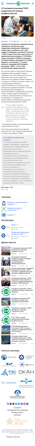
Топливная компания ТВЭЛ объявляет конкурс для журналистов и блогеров (20, 300)
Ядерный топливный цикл (21, 236)
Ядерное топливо (18, 227)
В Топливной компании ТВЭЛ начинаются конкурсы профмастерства (21, 249)
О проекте (17, 408)
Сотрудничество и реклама (17, 410)
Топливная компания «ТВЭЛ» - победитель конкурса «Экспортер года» (22, 309)
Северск (10, 215)
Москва (16, 229)
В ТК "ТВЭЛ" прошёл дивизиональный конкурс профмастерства (20, 319)
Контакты (17, 415)
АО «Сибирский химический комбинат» (13, 139)
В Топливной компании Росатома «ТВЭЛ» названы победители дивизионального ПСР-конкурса (21, 329)
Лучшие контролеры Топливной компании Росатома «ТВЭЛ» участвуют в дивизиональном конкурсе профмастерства (22, 270)
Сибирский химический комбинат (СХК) (20, 233)
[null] (25, 41)
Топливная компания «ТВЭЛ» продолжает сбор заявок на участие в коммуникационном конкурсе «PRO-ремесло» (22, 280)
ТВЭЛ (13, 225)
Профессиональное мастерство (14, 209)
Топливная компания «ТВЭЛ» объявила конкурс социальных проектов (22, 290)
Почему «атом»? (18, 412)
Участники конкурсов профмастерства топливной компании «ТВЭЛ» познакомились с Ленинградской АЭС (21, 260)
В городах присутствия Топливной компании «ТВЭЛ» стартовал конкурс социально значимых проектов (21, 338)
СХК (11, 187)
